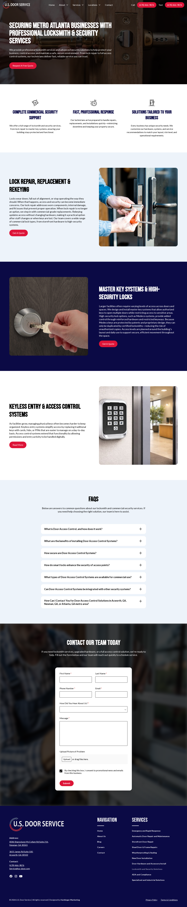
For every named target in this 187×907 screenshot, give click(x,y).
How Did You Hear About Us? (78, 703)
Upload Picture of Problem (72, 751)
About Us (101, 836)
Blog (99, 842)
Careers (100, 847)
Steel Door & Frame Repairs (144, 847)
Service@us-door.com (19, 868)
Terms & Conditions (169, 900)
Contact (109, 5)
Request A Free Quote (23, 65)
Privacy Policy (151, 900)
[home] (16, 5)
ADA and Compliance (141, 874)
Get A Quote (19, 233)
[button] (64, 5)
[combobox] (93, 709)
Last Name (105, 673)
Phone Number (71, 688)
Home (52, 5)
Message (68, 718)
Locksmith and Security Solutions (147, 869)
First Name (69, 673)
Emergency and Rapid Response (146, 831)
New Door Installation (142, 858)
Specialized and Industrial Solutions (148, 880)
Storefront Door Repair (142, 842)
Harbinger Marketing (70, 900)
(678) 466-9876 (146, 5)
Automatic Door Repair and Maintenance (150, 836)
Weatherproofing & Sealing (144, 852)
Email (102, 688)
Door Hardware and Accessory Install (149, 863)
